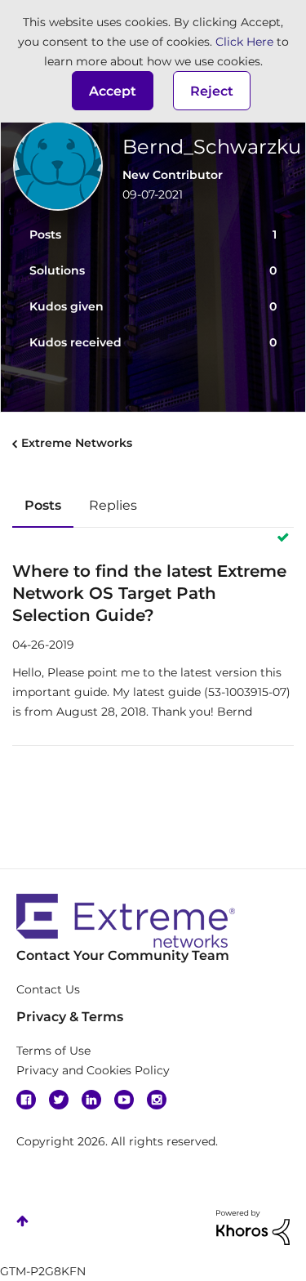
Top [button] (22, 1221)
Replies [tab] (113, 505)
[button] (112, 90)
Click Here (244, 41)
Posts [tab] (42, 505)
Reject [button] (211, 91)
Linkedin (91, 1099)
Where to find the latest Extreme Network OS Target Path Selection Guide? (149, 593)
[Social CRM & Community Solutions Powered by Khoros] (253, 1226)
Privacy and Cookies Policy (93, 1070)
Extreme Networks (76, 442)
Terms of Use (53, 1050)
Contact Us (48, 989)
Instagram (156, 1099)
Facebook (26, 1099)
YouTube (124, 1099)
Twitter (59, 1099)
